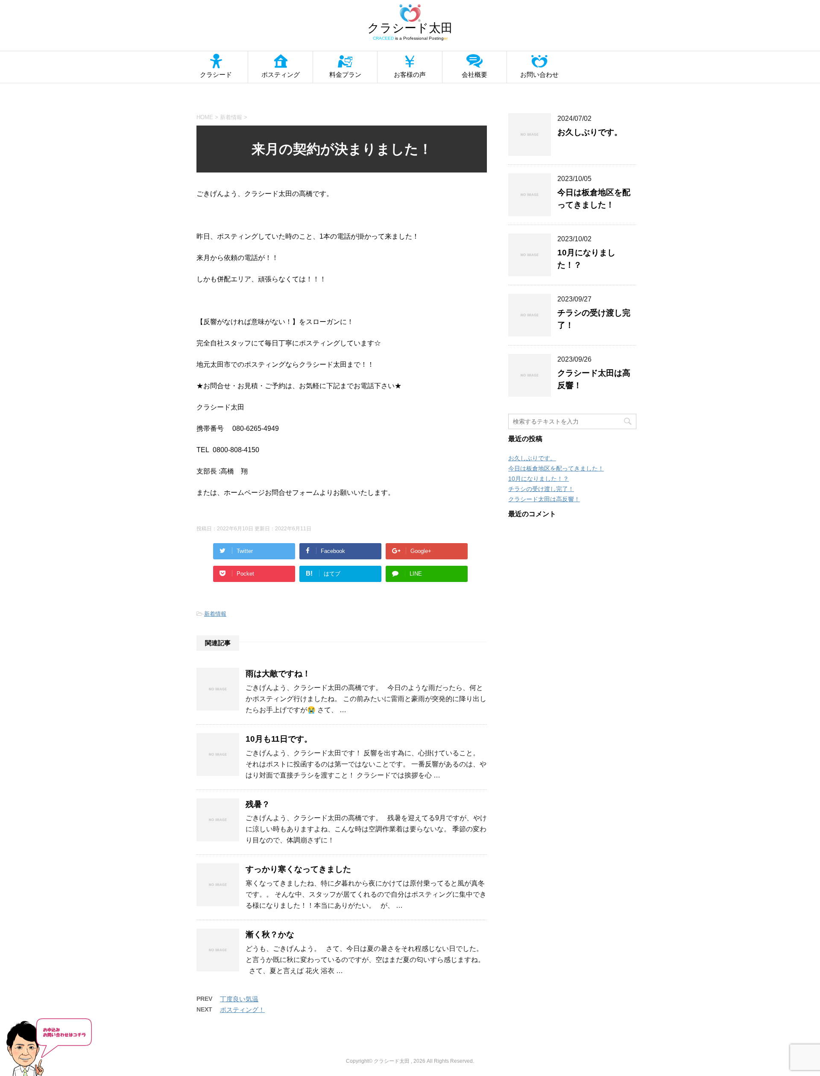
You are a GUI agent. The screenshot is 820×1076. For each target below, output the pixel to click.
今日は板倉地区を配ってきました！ (556, 468)
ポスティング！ (242, 1009)
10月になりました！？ (538, 478)
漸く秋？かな (270, 934)
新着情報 (215, 614)
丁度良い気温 (239, 999)
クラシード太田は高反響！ (544, 499)
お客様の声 (410, 74)
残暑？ (258, 804)
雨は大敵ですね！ (278, 673)
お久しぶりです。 (589, 132)
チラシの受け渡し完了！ (541, 488)
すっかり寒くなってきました (298, 869)
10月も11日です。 (279, 738)
